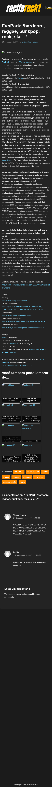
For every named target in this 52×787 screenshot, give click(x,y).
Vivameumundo (25, 62)
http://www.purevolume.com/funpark (17, 316)
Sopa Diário (6, 160)
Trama (20, 78)
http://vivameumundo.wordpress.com (17, 365)
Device (32, 349)
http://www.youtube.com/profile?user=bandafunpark (23, 328)
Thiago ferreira (19, 515)
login (24, 594)
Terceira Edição (9, 352)
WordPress (33, 784)
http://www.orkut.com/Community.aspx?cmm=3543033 (24, 322)
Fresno (5, 337)
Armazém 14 (13, 343)
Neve (16, 784)
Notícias (35, 42)
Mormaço (40, 349)
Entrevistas (26, 42)
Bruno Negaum (33, 472)
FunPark (5, 62)
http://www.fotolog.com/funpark (14, 301)
